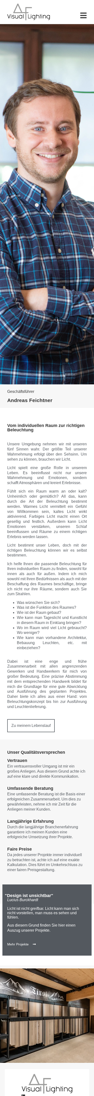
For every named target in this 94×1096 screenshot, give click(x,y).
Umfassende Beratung (30, 788)
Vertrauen (17, 760)
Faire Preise (19, 849)
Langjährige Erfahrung (30, 821)
